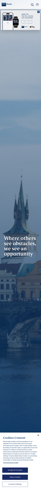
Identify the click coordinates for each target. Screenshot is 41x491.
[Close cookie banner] (37, 435)
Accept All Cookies (15, 470)
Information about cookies (10, 462)
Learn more (27, 22)
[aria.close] (38, 12)
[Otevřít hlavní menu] (37, 4)
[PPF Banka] (7, 4)
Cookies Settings (15, 484)
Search (32, 4)
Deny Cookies (15, 477)
